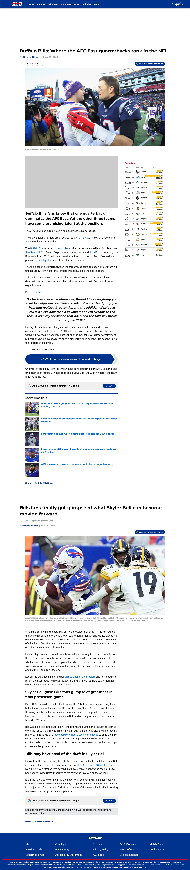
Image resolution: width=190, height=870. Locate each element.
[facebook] (166, 4)
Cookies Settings (129, 854)
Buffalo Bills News (43, 483)
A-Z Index (98, 854)
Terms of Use (127, 849)
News (31, 4)
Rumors (41, 4)
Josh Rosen (95, 252)
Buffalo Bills (36, 248)
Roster (77, 4)
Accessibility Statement (68, 854)
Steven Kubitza (32, 57)
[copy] (42, 64)
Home (28, 483)
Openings (60, 844)
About (28, 844)
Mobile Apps (157, 844)
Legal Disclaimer (34, 854)
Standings (65, 4)
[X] (172, 4)
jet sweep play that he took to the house (76, 734)
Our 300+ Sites (128, 844)
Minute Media (22, 862)
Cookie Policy (157, 849)
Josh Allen (62, 248)
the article (37, 292)
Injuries (87, 4)
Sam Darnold (32, 252)
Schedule (53, 4)
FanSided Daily (33, 849)
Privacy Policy (100, 849)
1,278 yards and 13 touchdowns (95, 765)
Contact (97, 844)
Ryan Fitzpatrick (44, 260)
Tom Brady (83, 237)
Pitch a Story (62, 849)
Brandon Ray (31, 525)
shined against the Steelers (80, 676)
